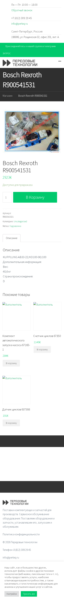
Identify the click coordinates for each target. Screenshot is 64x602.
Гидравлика (15, 226)
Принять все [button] (29, 593)
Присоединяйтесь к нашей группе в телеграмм (30, 46)
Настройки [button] (12, 593)
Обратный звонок (21, 10)
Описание (11, 238)
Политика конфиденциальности (21, 534)
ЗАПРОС (7, 53)
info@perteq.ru (19, 23)
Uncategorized (20, 221)
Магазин (7, 95)
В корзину (35, 197)
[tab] (11, 238)
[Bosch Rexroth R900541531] (32, 131)
